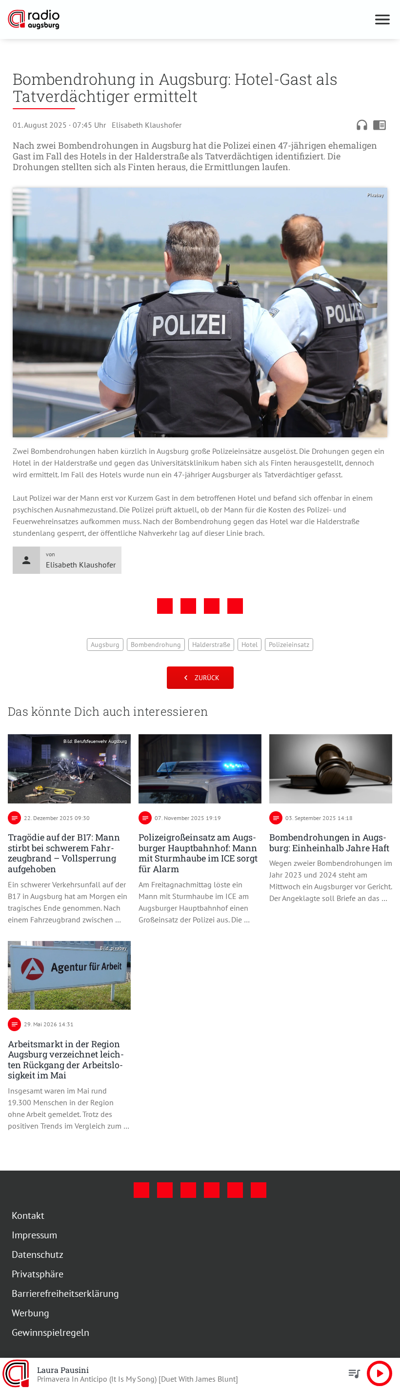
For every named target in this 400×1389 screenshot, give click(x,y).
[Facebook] (141, 1190)
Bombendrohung (156, 644)
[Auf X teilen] (188, 606)
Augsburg (105, 644)
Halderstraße (211, 644)
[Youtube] (188, 1190)
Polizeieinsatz (289, 644)
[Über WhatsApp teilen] (212, 606)
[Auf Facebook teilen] (165, 606)
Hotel (249, 644)
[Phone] (235, 1190)
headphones (362, 125)
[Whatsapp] (258, 1190)
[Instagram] (165, 1190)
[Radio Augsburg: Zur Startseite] (188, 19)
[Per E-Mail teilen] (235, 606)
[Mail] (212, 1190)
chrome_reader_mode (379, 125)
